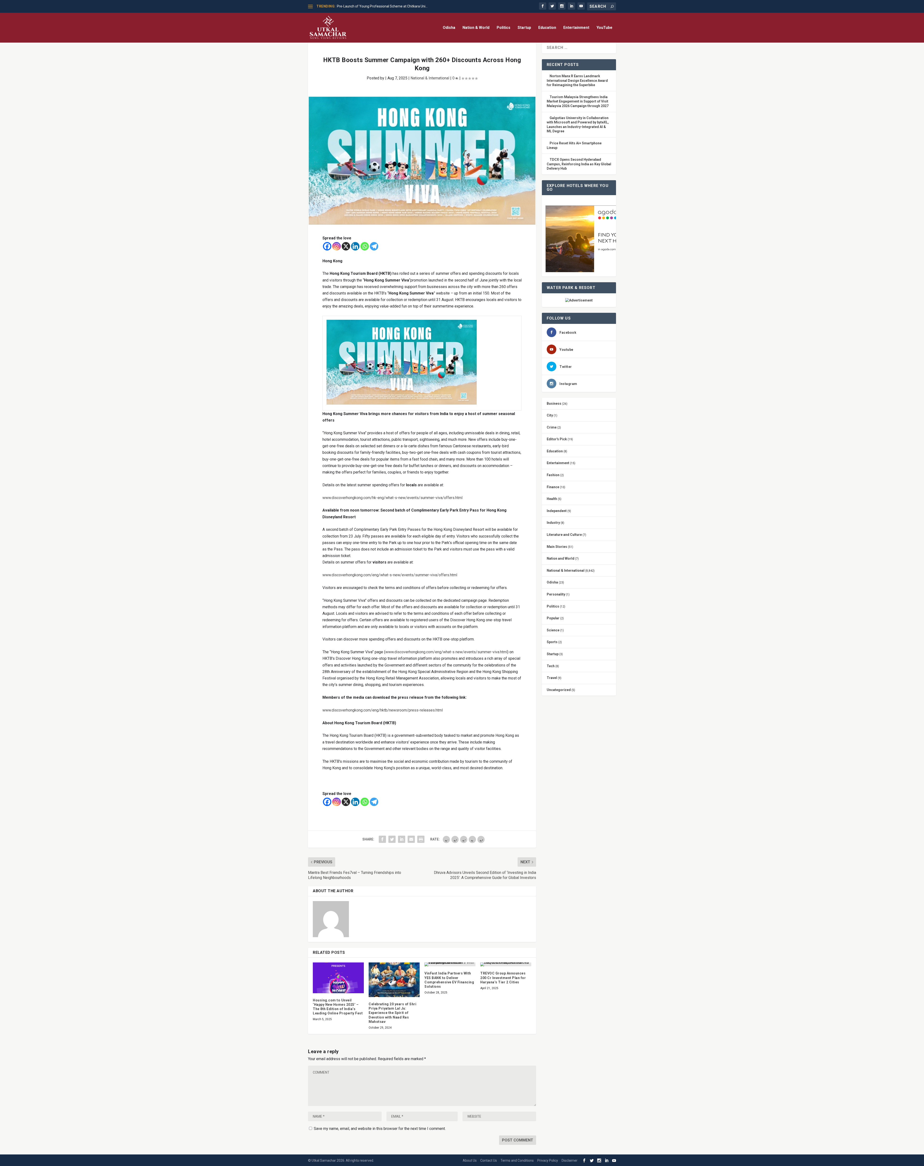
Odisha (449, 28)
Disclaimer (570, 1160)
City (550, 415)
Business (554, 403)
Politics (503, 28)
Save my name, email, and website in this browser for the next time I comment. (380, 1128)
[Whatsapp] (364, 246)
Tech (551, 666)
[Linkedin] (355, 246)
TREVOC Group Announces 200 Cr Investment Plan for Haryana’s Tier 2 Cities (503, 977)
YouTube (604, 28)
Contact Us (488, 1160)
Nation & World (475, 28)
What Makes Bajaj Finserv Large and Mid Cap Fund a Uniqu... (382, 6)
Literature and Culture (564, 535)
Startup (524, 28)
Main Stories (557, 547)
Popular (553, 618)
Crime (552, 427)
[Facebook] (327, 246)
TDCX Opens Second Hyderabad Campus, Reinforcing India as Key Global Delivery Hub (579, 164)
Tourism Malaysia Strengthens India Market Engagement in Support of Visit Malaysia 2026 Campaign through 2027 (578, 101)
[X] (346, 246)
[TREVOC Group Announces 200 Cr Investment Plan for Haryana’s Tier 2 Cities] (505, 964)
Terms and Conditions (517, 1160)
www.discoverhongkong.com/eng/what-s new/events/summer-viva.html (446, 652)
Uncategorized (559, 690)
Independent (557, 511)
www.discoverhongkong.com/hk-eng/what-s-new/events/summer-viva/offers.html (392, 497)
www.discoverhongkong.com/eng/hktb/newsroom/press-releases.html (382, 710)
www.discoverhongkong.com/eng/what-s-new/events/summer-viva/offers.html (389, 575)
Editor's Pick (557, 439)
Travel (552, 678)
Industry (553, 523)
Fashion (553, 475)
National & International (430, 78)
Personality (556, 594)
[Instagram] (336, 246)
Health (552, 499)
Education (547, 28)
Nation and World (560, 558)
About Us (470, 1160)
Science (553, 630)
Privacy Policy (547, 1160)
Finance (553, 487)
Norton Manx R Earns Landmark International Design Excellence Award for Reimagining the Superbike (577, 80)
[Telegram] (374, 246)
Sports (552, 642)
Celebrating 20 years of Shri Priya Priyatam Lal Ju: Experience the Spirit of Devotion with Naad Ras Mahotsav (392, 1013)
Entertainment (576, 28)
